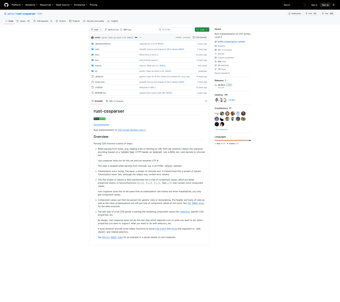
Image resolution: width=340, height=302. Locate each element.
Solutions (30, 4)
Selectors (185, 211)
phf (149, 44)
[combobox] (177, 30)
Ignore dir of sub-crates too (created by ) (166, 76)
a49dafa (179, 37)
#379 (169, 93)
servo (10, 13)
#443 (130, 37)
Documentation (101, 124)
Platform (16, 4)
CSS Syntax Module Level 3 (132, 130)
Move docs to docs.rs (148, 55)
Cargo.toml (100, 82)
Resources (45, 4)
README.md (100, 93)
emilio (97, 37)
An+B (174, 228)
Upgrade (143, 44)
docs (97, 55)
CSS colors (160, 228)
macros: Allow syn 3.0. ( (149, 65)
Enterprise (79, 4)
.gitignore (99, 76)
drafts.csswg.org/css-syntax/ (231, 41)
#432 (162, 65)
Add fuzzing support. (148, 60)
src (96, 71)
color (97, 49)
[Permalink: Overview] (92, 136)
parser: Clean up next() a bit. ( (114, 37)
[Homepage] (6, 5)
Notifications (296, 14)
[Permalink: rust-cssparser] (92, 111)
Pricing (93, 4)
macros (98, 65)
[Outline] (206, 101)
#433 (160, 44)
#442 (181, 49)
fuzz (97, 60)
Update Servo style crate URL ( (153, 93)
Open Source (62, 4)
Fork (312, 14)
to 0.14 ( (154, 44)
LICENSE (99, 87)
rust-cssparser (26, 13)
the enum (196, 203)
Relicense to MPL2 (147, 87)
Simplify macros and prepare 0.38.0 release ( (159, 49)
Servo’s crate (112, 237)
